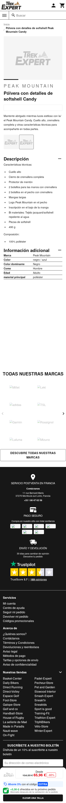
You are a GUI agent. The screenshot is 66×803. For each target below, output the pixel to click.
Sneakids (40, 704)
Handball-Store (13, 713)
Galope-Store (11, 704)
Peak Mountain (29, 86)
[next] (63, 413)
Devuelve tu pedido (33, 556)
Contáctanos (33, 488)
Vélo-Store (41, 726)
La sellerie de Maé (15, 722)
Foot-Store (10, 700)
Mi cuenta (9, 603)
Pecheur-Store (43, 683)
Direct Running (13, 687)
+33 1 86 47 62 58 (33, 500)
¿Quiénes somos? (15, 634)
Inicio (7, 24)
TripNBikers (42, 722)
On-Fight (8, 735)
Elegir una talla (33, 798)
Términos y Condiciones (18, 643)
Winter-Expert (43, 731)
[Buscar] (13, 15)
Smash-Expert (43, 696)
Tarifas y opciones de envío (20, 660)
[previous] (2, 413)
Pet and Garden (44, 687)
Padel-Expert (43, 678)
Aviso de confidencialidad (19, 664)
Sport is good (43, 709)
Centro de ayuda (14, 608)
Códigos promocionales (18, 621)
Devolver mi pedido (15, 616)
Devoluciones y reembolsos (21, 647)
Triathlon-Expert (44, 717)
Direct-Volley (11, 691)
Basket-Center (12, 678)
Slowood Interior (45, 691)
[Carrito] (62, 5)
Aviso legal (10, 651)
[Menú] (4, 15)
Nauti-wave (10, 731)
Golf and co (10, 709)
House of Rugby (13, 717)
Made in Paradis (13, 726)
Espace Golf (11, 696)
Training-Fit (41, 713)
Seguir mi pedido (14, 612)
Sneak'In (40, 700)
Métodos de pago (14, 656)
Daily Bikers (11, 683)
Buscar (20, 15)
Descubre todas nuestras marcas (33, 455)
